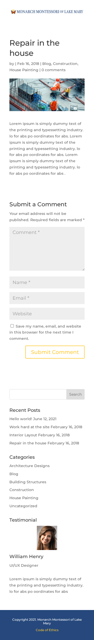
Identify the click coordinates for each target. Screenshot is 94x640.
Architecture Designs (29, 465)
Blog (46, 63)
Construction (65, 63)
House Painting (23, 70)
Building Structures (27, 482)
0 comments (54, 70)
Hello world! (20, 418)
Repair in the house (27, 443)
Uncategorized (23, 506)
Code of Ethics (47, 630)
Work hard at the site (29, 427)
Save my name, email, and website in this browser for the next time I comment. (45, 332)
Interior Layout (23, 435)
